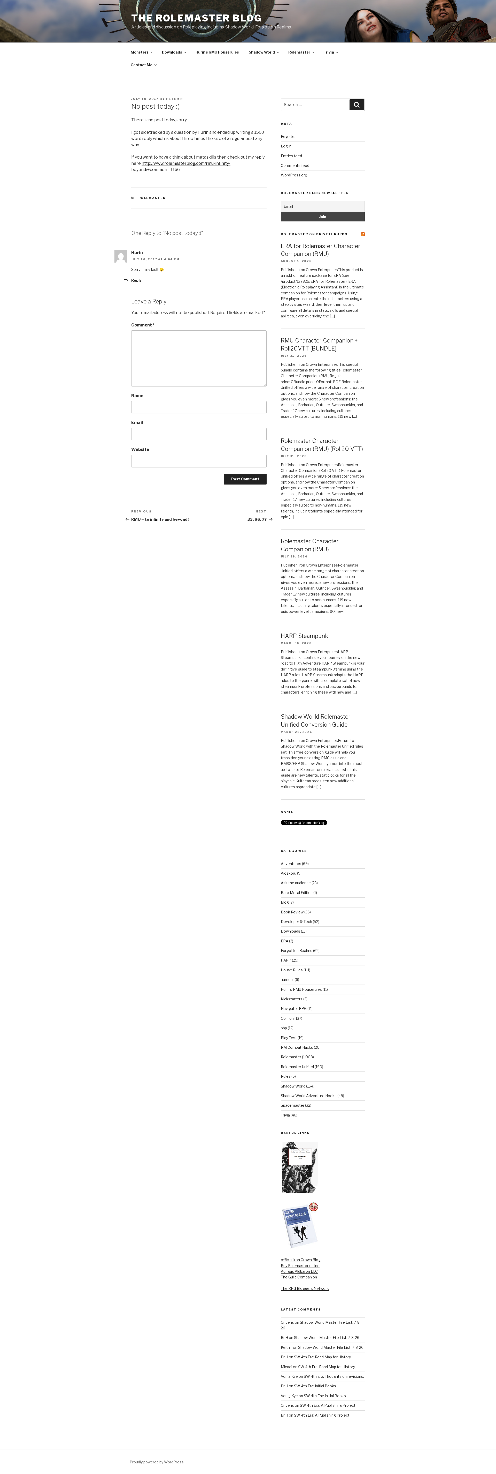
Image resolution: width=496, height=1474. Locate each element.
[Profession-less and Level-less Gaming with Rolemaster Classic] (300, 1191)
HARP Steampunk (304, 635)
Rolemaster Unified (297, 1066)
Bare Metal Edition (297, 892)
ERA (284, 941)
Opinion (287, 1018)
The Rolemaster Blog (196, 18)
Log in (286, 146)
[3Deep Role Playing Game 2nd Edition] (300, 1247)
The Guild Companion (299, 1277)
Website (140, 449)
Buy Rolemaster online (300, 1265)
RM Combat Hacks (297, 1047)
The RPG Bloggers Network (305, 1288)
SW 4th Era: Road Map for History (322, 1357)
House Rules (292, 970)
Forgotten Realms (296, 950)
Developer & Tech (296, 921)
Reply (136, 280)
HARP (286, 960)
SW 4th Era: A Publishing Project (327, 1405)
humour (287, 979)
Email (137, 422)
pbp (284, 1028)
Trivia (329, 52)
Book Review (292, 912)
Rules (286, 1076)
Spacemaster (292, 1105)
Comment (143, 325)
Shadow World (262, 52)
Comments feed (295, 165)
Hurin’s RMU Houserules (217, 52)
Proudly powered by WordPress (157, 1462)
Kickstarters (292, 999)
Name (137, 395)
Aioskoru (288, 873)
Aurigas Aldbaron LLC (299, 1271)
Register (288, 136)
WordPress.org (294, 175)
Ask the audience (296, 883)
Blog (285, 902)
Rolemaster (299, 52)
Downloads (172, 52)
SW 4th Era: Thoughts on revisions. (334, 1376)
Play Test (289, 1038)
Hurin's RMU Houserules (301, 989)
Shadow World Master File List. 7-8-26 (326, 1337)
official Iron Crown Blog (301, 1259)
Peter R (174, 99)
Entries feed (291, 156)
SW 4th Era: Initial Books (315, 1386)
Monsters (140, 52)
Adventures (291, 863)
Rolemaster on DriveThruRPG (314, 234)
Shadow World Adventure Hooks (309, 1095)
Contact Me (141, 65)
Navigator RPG (294, 1008)
